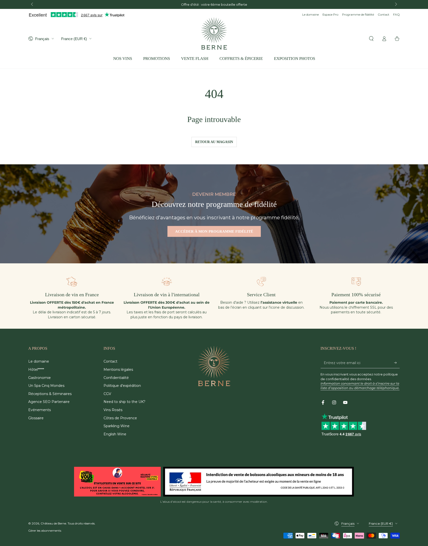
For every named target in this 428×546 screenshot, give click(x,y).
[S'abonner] (397, 362)
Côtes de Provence (120, 418)
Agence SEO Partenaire (49, 401)
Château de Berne (53, 523)
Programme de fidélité (358, 14)
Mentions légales (118, 369)
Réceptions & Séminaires (50, 394)
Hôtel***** (36, 369)
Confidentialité (116, 377)
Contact (383, 14)
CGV (107, 394)
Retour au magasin (214, 142)
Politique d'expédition (122, 385)
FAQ (396, 14)
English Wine (115, 434)
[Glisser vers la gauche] (32, 4)
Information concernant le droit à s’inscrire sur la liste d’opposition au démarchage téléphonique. (360, 385)
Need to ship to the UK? (124, 401)
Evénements (39, 410)
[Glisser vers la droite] (395, 4)
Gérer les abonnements (44, 530)
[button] (371, 38)
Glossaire (36, 418)
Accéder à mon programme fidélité (214, 231)
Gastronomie (39, 377)
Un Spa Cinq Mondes (46, 385)
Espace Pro (330, 14)
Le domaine (310, 14)
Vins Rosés (113, 410)
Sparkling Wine (117, 426)
